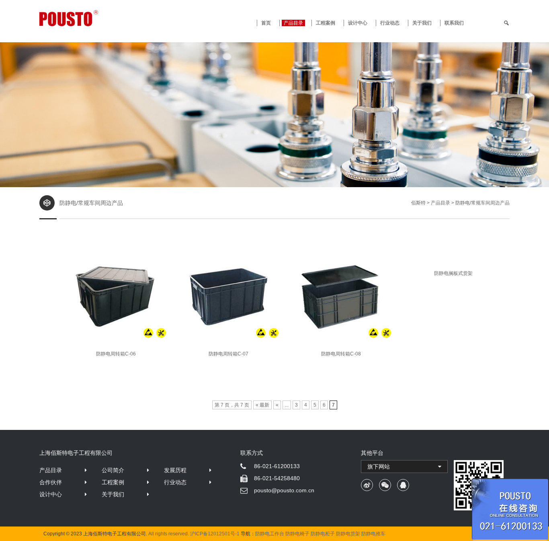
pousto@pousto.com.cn (284, 490)
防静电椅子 (297, 534)
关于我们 (422, 23)
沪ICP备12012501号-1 (215, 534)
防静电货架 (348, 534)
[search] (506, 23)
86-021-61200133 (277, 466)
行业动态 (389, 23)
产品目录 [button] (293, 23)
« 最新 (262, 405)
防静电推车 (373, 534)
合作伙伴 (50, 482)
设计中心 (357, 23)
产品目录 (50, 470)
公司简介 (113, 470)
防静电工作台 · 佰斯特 (98, 18)
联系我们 (454, 23)
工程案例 (325, 23)
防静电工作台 (269, 534)
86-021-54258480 (277, 478)
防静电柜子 (323, 534)
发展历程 (175, 470)
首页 (266, 23)
